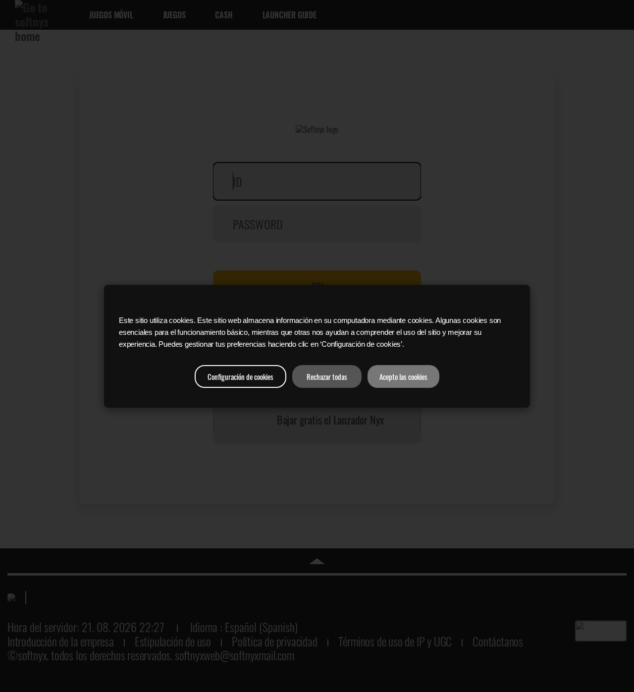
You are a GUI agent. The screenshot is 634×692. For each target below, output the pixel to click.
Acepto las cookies (403, 376)
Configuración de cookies (240, 376)
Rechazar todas (327, 376)
